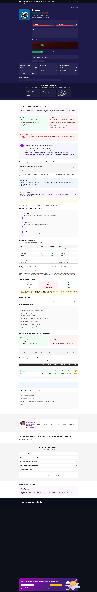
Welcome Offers (43, 1)
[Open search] (77, 1)
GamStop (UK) (44, 91)
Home (24, 1)
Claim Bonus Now (36, 51)
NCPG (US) (28, 95)
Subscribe (56, 585)
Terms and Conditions (47, 588)
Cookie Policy (53, 588)
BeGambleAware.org (45, 57)
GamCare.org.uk (29, 93)
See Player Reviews (49, 51)
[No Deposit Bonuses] (20, 1)
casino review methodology (42, 39)
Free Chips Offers (29, 1)
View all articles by (30, 427)
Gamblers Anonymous (30, 92)
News (49, 1)
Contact (52, 1)
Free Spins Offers (37, 1)
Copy (42, 45)
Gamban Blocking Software (46, 92)
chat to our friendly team (56, 475)
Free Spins (24, 3)
